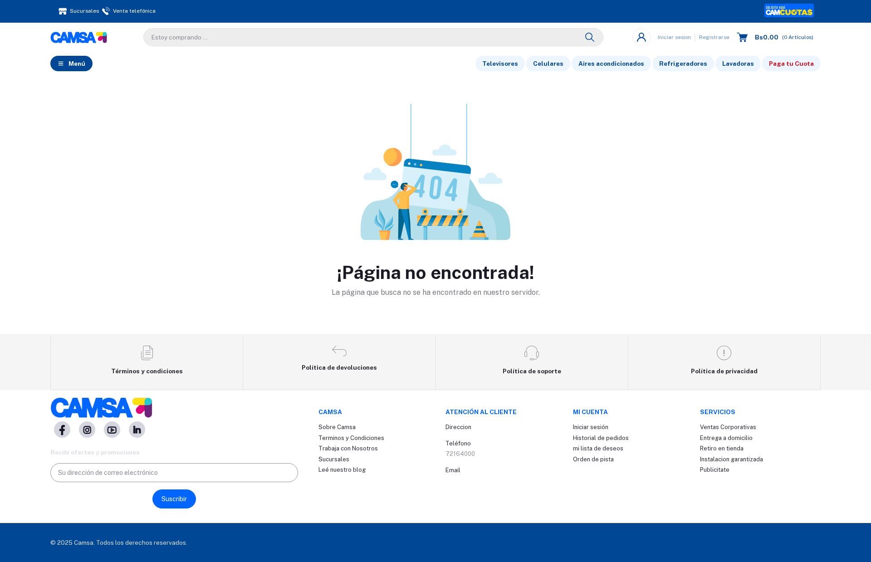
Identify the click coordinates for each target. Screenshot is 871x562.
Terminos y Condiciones (351, 438)
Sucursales (333, 459)
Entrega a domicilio (726, 438)
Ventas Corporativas (728, 427)
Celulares (548, 63)
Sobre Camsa (337, 427)
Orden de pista (593, 459)
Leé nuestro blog (342, 469)
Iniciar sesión (590, 427)
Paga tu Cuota (791, 63)
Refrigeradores (683, 63)
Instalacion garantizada (731, 459)
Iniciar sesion (674, 37)
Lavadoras (738, 63)
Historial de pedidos (601, 438)
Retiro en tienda (722, 448)
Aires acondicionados (611, 63)
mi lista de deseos (598, 448)
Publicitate (714, 469)
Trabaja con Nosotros (348, 448)
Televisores (500, 63)
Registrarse (714, 37)
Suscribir (174, 499)
